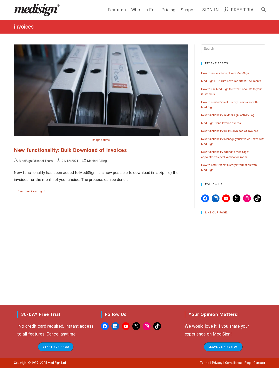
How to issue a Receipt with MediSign (225, 73)
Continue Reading (33, 192)
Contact (259, 363)
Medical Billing (97, 161)
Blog (248, 363)
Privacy (217, 363)
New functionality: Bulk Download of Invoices (70, 150)
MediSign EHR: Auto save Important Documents (231, 81)
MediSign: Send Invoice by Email (221, 123)
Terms (204, 363)
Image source (101, 139)
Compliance (233, 363)
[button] (55, 346)
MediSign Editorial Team (36, 161)
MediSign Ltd (57, 363)
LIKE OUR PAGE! (216, 212)
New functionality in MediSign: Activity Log (228, 115)
